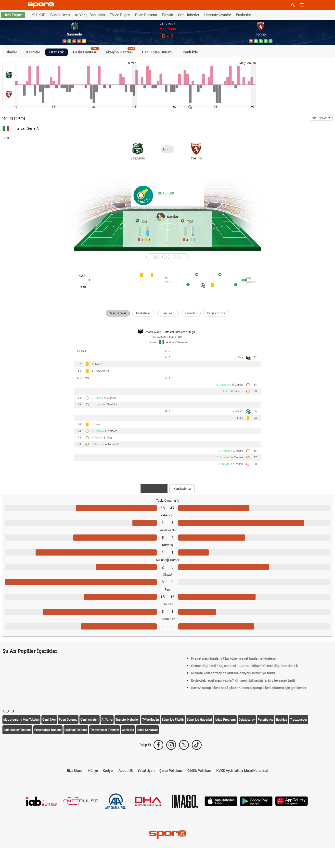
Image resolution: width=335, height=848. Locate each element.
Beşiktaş (281, 719)
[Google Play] (256, 801)
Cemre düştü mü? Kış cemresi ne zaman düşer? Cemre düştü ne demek (63, 666)
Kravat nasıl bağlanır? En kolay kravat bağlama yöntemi (52, 658)
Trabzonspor (298, 719)
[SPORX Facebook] (158, 744)
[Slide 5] (189, 696)
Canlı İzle (190, 52)
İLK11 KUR (36, 15)
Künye (93, 771)
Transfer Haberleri (127, 719)
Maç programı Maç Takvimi (21, 719)
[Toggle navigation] (302, 5)
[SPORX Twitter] (184, 744)
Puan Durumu (146, 15)
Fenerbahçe (265, 719)
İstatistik (56, 52)
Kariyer (108, 771)
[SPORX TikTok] (196, 744)
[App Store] (221, 801)
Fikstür (167, 15)
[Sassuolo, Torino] (8, 85)
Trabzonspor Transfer (104, 730)
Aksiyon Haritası (119, 51)
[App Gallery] (291, 801)
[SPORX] (167, 835)
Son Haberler (188, 15)
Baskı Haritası (85, 51)
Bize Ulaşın (75, 771)
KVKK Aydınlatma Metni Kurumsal (242, 771)
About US (125, 771)
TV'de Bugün (120, 15)
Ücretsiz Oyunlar (217, 15)
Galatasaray (247, 719)
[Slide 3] (172, 696)
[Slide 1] (154, 696)
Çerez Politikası (170, 771)
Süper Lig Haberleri (199, 719)
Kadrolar (33, 52)
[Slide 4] (180, 696)
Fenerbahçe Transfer (48, 730)
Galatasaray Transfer (17, 730)
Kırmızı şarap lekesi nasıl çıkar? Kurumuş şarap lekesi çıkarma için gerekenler (68, 688)
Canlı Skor (49, 719)
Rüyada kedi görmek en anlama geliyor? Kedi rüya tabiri (52, 673)
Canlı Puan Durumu (157, 52)
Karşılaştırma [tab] (182, 488)
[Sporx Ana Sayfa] (42, 5)
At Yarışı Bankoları (90, 15)
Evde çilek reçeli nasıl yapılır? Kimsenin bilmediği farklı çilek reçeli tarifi (62, 680)
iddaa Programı (225, 719)
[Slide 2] (163, 696)
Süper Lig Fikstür (173, 719)
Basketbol (244, 15)
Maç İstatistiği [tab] (154, 488)
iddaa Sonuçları (147, 730)
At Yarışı (107, 719)
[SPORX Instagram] (171, 744)
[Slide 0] (145, 696)
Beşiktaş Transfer (75, 730)
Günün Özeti (60, 15)
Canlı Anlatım (89, 719)
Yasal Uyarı (146, 771)
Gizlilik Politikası (199, 771)
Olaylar (11, 52)
